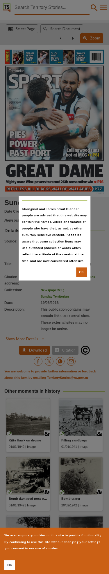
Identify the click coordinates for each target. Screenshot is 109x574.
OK (81, 272)
